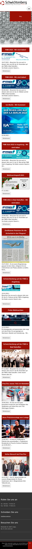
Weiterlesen (6, 71)
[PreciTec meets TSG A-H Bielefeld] (15, 400)
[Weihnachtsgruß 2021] (15, 189)
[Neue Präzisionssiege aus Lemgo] (15, 437)
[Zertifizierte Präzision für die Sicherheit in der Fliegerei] (15, 262)
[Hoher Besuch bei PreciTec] (15, 475)
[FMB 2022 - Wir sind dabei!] (15, 88)
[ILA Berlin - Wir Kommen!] (15, 133)
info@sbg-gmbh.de (6, 516)
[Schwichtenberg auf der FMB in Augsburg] (15, 291)
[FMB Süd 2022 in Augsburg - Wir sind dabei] (15, 158)
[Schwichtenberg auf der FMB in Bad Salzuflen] (15, 367)
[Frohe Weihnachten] (15, 325)
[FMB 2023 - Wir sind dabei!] (15, 60)
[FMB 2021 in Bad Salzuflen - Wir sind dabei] (15, 213)
